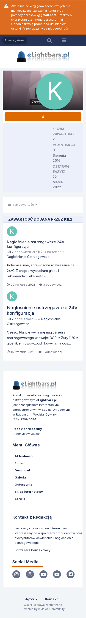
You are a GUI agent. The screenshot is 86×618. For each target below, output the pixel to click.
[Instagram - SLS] (30, 574)
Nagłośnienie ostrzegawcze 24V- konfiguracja (36, 244)
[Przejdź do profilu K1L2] (12, 231)
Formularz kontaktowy (32, 550)
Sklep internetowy (29, 491)
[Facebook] (71, 574)
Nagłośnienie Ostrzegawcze (28, 257)
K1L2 (10, 252)
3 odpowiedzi (52, 284)
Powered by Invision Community (43, 609)
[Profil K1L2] (43, 116)
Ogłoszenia (23, 484)
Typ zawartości (23, 204)
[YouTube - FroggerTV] (43, 574)
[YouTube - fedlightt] (57, 574)
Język (30, 599)
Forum (20, 463)
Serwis (20, 498)
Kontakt (51, 599)
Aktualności (24, 456)
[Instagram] (16, 574)
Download (22, 470)
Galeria (20, 477)
